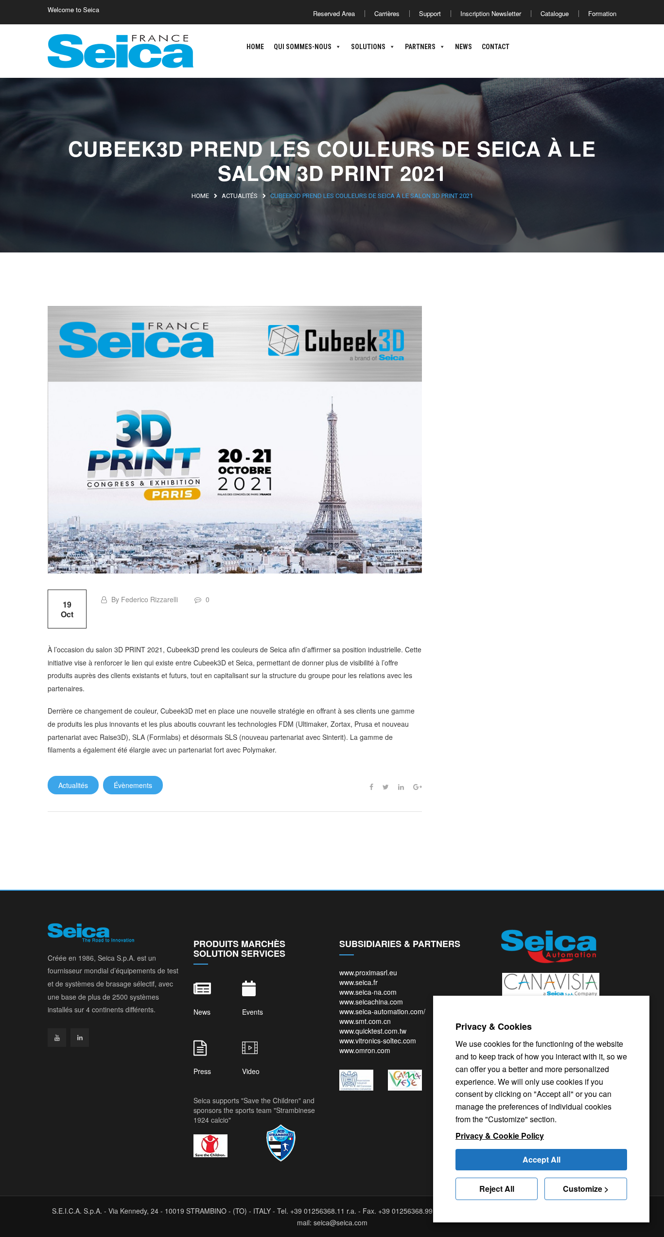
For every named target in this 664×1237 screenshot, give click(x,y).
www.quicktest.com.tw (372, 1031)
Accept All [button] (541, 1159)
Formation (602, 13)
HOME (255, 47)
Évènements (133, 785)
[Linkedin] (79, 1037)
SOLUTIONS (368, 47)
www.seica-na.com (368, 992)
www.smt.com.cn (365, 1021)
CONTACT (495, 47)
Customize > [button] (586, 1188)
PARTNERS (420, 47)
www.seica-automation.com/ (382, 1011)
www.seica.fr (358, 982)
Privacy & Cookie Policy (499, 1135)
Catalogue (555, 13)
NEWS (463, 47)
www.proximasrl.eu (368, 972)
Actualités (240, 195)
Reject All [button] (496, 1188)
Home (200, 195)
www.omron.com (364, 1050)
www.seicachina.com (371, 1001)
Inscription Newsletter (490, 13)
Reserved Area (334, 13)
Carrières (387, 13)
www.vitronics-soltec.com (377, 1040)
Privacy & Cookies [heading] (493, 1026)
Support (430, 13)
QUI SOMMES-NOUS (303, 47)
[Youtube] (57, 1037)
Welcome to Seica (73, 9)
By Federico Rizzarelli (143, 599)
